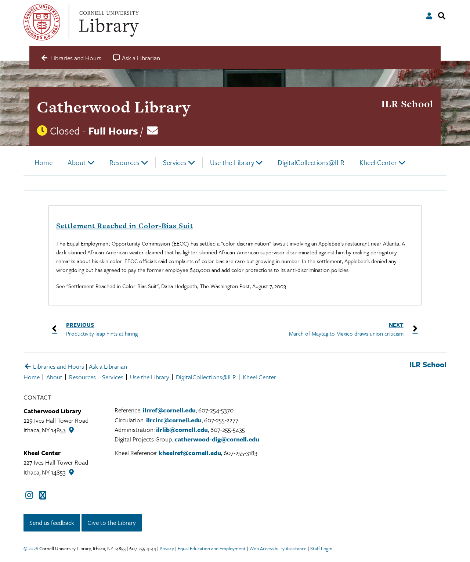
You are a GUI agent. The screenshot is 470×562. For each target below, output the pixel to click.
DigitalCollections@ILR (311, 162)
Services (175, 162)
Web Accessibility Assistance (278, 548)
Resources (124, 162)
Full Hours (113, 130)
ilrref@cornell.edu (169, 410)
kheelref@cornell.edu (190, 452)
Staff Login (321, 548)
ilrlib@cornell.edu (182, 429)
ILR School (407, 104)
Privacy (167, 548)
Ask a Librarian (108, 366)
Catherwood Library (114, 107)
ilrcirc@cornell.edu (174, 420)
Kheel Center (378, 162)
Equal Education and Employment (212, 548)
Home (44, 162)
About (77, 162)
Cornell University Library (108, 22)
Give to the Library (111, 522)
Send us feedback (51, 522)
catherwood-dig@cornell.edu (216, 439)
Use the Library (232, 162)
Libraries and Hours (58, 366)
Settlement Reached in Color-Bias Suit (124, 226)
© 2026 (31, 548)
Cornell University (42, 22)
